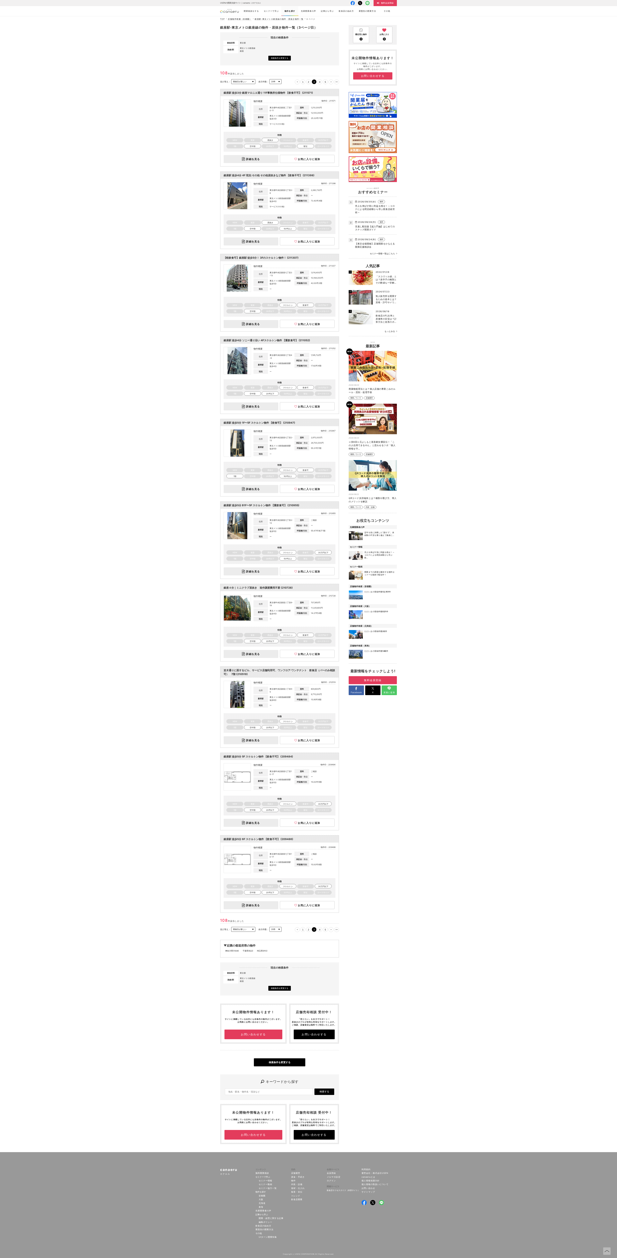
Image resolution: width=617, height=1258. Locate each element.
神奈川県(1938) (232, 951)
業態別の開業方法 (264, 1229)
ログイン (331, 1180)
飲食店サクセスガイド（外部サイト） (343, 1190)
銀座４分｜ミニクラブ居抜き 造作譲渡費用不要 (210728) (258, 587)
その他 (258, 1233)
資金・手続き (298, 1177)
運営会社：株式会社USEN (375, 1173)
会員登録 (331, 1173)
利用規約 (366, 1169)
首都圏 (262, 1195)
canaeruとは (368, 1177)
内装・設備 (370, 507)
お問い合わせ (368, 1188)
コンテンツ (260, 1169)
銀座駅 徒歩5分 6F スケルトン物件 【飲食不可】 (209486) (258, 839)
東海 (261, 1207)
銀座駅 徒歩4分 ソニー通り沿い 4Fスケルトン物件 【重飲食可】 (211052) (267, 340)
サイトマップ (368, 1192)
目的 (293, 1169)
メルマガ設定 (333, 1177)
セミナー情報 (265, 1180)
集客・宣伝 (296, 1192)
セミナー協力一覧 (268, 1188)
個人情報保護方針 (371, 1180)
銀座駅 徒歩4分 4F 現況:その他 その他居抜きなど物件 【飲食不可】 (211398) (269, 175)
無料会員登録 (372, 680)
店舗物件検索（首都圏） (240, 19)
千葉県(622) (248, 951)
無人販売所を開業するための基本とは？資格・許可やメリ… (386, 299)
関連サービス (333, 1186)
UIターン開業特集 (268, 1237)
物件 (293, 1180)
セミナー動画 (265, 1184)
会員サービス (333, 1169)
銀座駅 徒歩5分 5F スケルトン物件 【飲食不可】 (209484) (258, 756)
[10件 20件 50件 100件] (275, 81)
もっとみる (390, 331)
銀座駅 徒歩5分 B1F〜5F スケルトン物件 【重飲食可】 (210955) (261, 505)
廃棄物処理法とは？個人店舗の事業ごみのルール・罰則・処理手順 (372, 390)
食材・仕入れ (298, 1188)
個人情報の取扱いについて (375, 1184)
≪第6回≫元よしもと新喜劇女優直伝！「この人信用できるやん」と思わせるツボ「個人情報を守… (372, 445)
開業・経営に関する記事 (271, 1218)
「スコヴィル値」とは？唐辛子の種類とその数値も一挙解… (386, 279)
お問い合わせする (253, 1034)
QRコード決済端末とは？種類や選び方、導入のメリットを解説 (373, 500)
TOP (222, 19)
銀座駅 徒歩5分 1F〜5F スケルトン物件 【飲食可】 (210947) (259, 422)
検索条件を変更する (279, 58)
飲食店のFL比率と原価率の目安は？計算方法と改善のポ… (386, 318)
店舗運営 (369, 398)
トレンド (295, 1195)
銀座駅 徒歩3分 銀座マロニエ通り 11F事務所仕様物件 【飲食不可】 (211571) (268, 92)
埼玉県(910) (262, 951)
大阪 (261, 1199)
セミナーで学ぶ (262, 1177)
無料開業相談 (262, 1173)
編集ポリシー (265, 1222)
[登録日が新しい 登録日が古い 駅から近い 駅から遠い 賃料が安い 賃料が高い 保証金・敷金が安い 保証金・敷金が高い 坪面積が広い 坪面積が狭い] (243, 81)
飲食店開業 (296, 1199)
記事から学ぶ (261, 1214)
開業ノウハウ (355, 398)
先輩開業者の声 (263, 1210)
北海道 (262, 1203)
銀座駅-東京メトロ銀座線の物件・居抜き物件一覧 (279, 19)
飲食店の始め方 (263, 1225)
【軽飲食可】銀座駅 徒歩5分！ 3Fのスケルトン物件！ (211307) (261, 257)
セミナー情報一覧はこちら (382, 253)
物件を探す (260, 1192)
